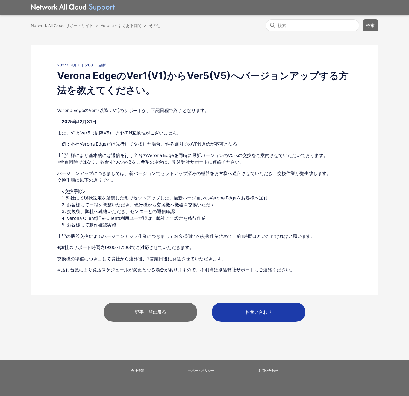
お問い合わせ (258, 312)
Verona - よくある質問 (121, 25)
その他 (154, 25)
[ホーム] (73, 7)
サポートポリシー (201, 370)
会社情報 (137, 370)
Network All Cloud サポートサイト (62, 25)
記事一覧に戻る (150, 312)
